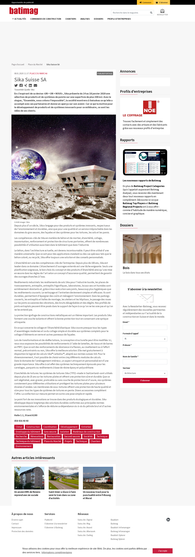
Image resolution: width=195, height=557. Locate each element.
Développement (69, 426)
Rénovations (37, 436)
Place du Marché (35, 64)
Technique (102, 436)
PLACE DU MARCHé (38, 73)
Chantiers (70, 18)
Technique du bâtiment (28, 441)
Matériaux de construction (86, 431)
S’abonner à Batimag (54, 527)
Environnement (24, 446)
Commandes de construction (45, 18)
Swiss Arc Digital (85, 519)
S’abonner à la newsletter (56, 523)
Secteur (126, 368)
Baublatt (114, 519)
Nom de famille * (130, 356)
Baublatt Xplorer (118, 535)
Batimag (114, 523)
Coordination (50, 426)
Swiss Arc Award (85, 527)
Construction (33, 426)
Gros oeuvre (50, 431)
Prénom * (127, 345)
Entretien (86, 426)
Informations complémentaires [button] (57, 552)
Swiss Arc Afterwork (86, 531)
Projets (68, 441)
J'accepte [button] (162, 551)
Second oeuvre (72, 436)
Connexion (146, 2)
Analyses (85, 18)
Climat (19, 426)
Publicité (48, 519)
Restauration (53, 436)
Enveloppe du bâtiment (28, 431)
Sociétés (88, 436)
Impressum (16, 527)
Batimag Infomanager (120, 531)
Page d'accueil (18, 64)
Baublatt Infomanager (120, 527)
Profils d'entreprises (119, 18)
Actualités (20, 18)
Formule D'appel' (131, 333)
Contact (15, 523)
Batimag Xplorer (118, 539)
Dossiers (98, 18)
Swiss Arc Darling (85, 535)
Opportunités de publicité (23, 2)
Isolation (64, 431)
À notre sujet (17, 519)
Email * (126, 322)
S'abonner (163, 2)
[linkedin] (168, 519)
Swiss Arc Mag (84, 523)
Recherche (21, 436)
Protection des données (22, 531)
